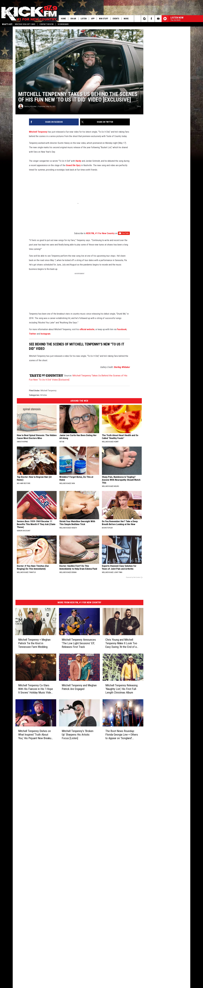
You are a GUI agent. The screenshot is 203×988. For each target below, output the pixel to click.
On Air (73, 19)
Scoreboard (63, 24)
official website (87, 329)
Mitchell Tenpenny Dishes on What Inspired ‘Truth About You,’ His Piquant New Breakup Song (35, 734)
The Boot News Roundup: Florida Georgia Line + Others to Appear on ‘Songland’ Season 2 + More (121, 734)
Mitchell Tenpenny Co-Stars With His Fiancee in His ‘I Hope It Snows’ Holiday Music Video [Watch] (35, 689)
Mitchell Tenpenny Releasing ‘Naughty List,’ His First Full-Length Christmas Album (121, 689)
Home (63, 19)
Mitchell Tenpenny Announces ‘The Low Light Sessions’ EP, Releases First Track (79, 643)
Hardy (78, 160)
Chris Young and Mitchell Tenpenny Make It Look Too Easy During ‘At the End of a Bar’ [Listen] (121, 643)
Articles (43, 395)
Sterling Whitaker (30, 106)
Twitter (32, 333)
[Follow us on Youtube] (158, 18)
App (92, 19)
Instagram (45, 333)
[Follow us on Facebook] (151, 18)
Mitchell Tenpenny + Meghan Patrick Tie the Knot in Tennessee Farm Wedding (34, 643)
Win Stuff (103, 19)
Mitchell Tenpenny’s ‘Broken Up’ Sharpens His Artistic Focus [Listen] (77, 734)
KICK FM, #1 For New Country (100, 233)
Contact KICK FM (46, 24)
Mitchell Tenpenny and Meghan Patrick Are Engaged (79, 687)
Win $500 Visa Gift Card (25, 24)
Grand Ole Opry (73, 165)
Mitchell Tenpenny (38, 131)
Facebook (121, 329)
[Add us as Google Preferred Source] (144, 18)
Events (116, 19)
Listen (84, 19)
